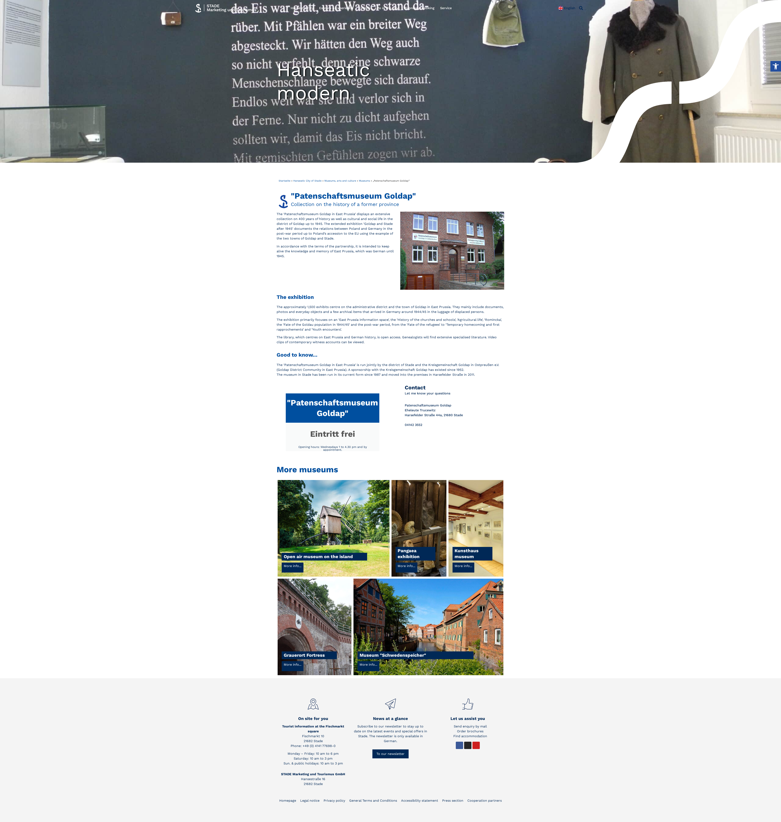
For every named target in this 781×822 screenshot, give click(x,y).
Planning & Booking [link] (419, 8)
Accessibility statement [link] (419, 800)
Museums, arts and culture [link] (340, 180)
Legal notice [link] (310, 800)
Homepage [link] (287, 800)
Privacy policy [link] (334, 800)
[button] (581, 8)
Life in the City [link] (386, 8)
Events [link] (364, 8)
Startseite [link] (284, 180)
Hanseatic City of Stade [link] (307, 180)
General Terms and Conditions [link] (373, 800)
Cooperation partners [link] (484, 800)
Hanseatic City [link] (302, 8)
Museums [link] (364, 180)
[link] (775, 66)
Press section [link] (452, 800)
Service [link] (446, 8)
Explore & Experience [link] (336, 8)
